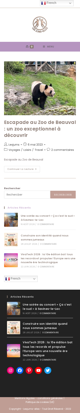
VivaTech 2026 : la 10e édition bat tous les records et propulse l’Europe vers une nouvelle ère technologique (48, 258)
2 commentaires (62, 150)
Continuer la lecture (23, 169)
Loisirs (27, 150)
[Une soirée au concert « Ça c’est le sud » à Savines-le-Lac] (11, 220)
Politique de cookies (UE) (40, 402)
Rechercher (12, 188)
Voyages (14, 150)
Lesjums (14, 145)
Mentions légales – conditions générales (39, 398)
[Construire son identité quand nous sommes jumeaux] (11, 239)
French (15, 278)
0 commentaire (45, 224)
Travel (39, 150)
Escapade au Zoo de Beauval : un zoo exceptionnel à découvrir (40, 128)
